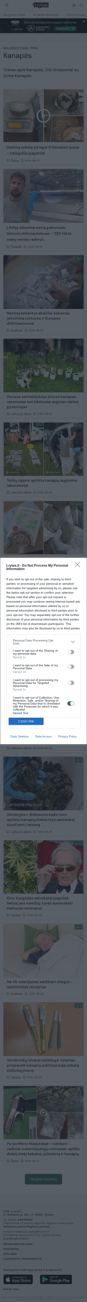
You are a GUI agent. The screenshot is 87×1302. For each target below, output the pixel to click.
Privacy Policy (67, 736)
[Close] (79, 566)
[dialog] (43, 651)
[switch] (70, 652)
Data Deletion (20, 736)
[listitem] (43, 642)
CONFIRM (26, 721)
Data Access (43, 736)
